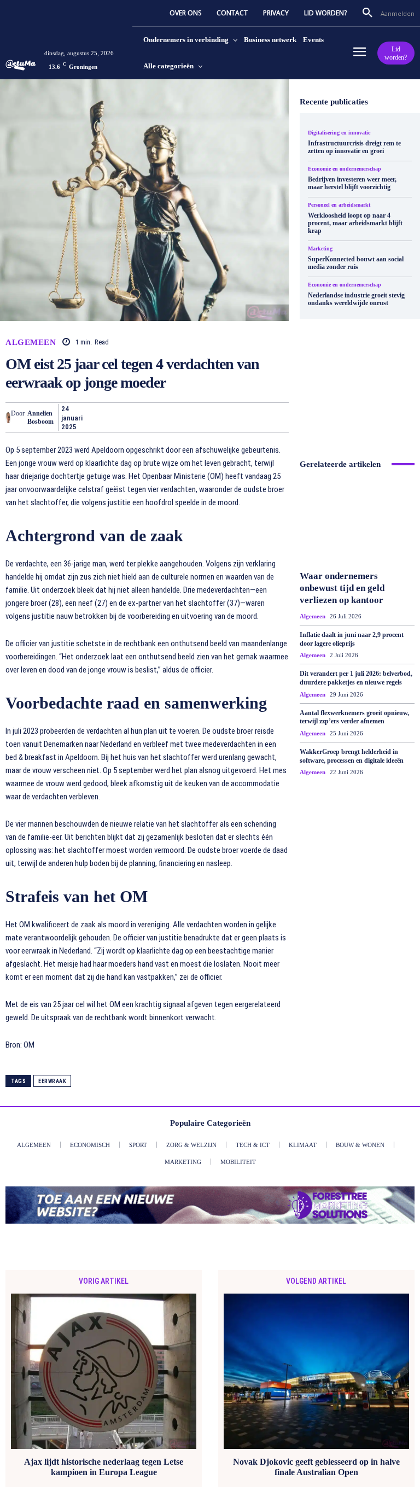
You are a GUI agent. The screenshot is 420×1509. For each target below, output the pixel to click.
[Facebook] (101, 417)
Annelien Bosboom (40, 417)
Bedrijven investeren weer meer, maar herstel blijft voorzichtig (352, 183)
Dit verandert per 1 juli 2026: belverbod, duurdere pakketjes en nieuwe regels (356, 678)
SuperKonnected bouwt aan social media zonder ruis (356, 263)
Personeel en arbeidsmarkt (339, 205)
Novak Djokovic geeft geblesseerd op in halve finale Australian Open (316, 1467)
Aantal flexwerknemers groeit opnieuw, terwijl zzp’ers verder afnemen (354, 717)
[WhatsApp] (176, 417)
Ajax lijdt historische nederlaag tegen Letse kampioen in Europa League (103, 1467)
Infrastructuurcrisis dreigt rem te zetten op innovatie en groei (354, 147)
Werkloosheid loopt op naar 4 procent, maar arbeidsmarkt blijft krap (355, 223)
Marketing (320, 249)
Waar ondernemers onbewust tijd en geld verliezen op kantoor (342, 588)
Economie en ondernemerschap (344, 169)
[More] (277, 417)
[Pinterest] (151, 417)
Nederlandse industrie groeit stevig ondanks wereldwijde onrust (356, 299)
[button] (367, 13)
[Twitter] (126, 417)
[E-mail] (226, 417)
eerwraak (52, 1081)
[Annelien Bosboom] (8, 417)
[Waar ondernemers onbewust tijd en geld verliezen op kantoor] (357, 521)
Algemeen (30, 342)
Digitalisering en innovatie (339, 133)
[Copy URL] (251, 417)
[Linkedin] (201, 417)
